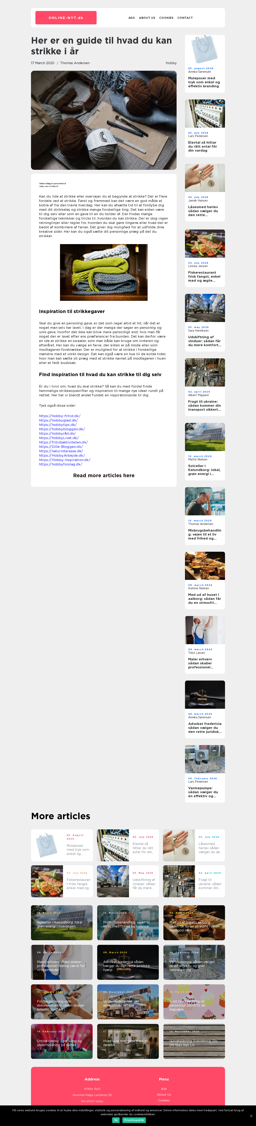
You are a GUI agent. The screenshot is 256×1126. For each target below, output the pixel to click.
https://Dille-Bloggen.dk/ (61, 447)
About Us (147, 17)
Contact (185, 17)
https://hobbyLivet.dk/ (59, 438)
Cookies (166, 17)
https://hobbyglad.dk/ (58, 420)
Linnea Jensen (198, 266)
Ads (131, 17)
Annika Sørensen (199, 71)
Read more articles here (104, 475)
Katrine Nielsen (198, 588)
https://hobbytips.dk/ (58, 425)
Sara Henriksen (198, 330)
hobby (171, 63)
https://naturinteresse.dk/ (61, 451)
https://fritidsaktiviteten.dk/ (63, 442)
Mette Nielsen (197, 459)
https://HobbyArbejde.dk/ (62, 455)
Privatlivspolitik (134, 1120)
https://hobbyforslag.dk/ (60, 464)
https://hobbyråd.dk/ (57, 433)
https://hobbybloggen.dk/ (62, 429)
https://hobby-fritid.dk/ (60, 416)
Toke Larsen (196, 652)
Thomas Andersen (75, 63)
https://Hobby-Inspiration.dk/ (65, 460)
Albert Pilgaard (198, 395)
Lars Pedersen (198, 136)
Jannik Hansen (198, 200)
